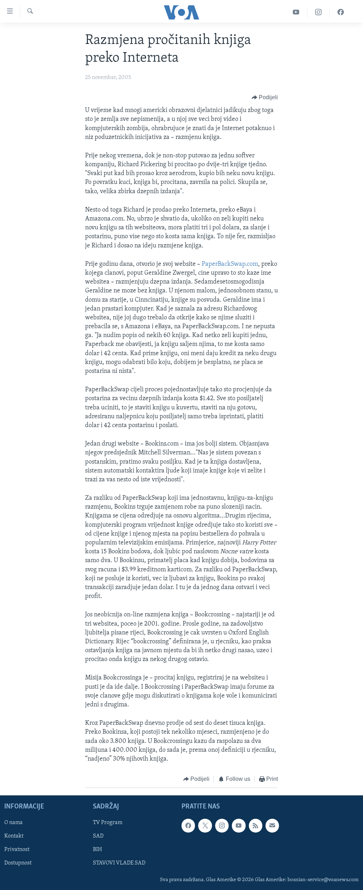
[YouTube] (296, 12)
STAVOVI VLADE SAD (119, 863)
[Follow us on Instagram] (222, 825)
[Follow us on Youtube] (238, 825)
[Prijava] (272, 825)
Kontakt (13, 836)
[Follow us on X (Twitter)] (205, 825)
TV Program (107, 822)
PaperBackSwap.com (230, 264)
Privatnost (16, 849)
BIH (97, 849)
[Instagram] (318, 12)
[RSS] (255, 825)
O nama (13, 822)
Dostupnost (18, 863)
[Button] (265, 97)
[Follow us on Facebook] (188, 825)
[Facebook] (341, 12)
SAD (98, 836)
